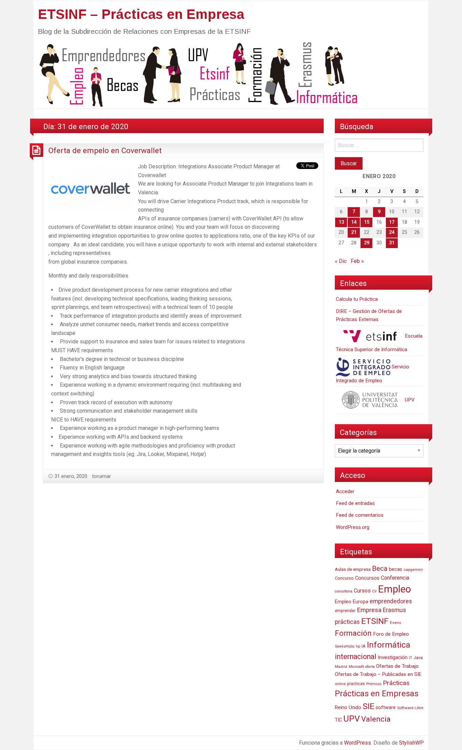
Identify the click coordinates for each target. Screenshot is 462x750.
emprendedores (391, 601)
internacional (355, 656)
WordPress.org (352, 527)
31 (391, 243)
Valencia (376, 719)
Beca (380, 568)
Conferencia (395, 578)
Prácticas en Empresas (376, 693)
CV (374, 591)
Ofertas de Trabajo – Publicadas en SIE (378, 674)
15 (366, 222)
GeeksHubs (344, 646)
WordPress (357, 743)
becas (395, 569)
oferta (370, 666)
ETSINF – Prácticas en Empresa (141, 14)
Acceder (345, 491)
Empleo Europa (351, 602)
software (386, 707)
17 (391, 222)
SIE (368, 706)
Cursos (362, 590)
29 (366, 243)
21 (353, 232)
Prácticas (396, 683)
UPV (409, 400)
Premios (374, 683)
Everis (395, 622)
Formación (353, 633)
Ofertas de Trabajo (397, 666)
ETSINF (375, 621)
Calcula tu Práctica (357, 299)
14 (353, 222)
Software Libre (410, 707)
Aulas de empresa (353, 569)
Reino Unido (348, 707)
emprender (345, 610)
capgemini (413, 569)
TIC (338, 720)
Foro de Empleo (391, 634)
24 (391, 232)
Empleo (394, 589)
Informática (388, 645)
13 (341, 222)
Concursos (367, 578)
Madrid (341, 666)
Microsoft (356, 666)
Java (418, 657)
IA (364, 646)
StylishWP (411, 743)
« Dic (341, 261)
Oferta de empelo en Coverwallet (105, 150)
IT (410, 658)
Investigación (393, 657)
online (340, 684)
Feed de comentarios (360, 515)
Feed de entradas (355, 503)
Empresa (369, 610)
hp (358, 646)
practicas (356, 683)
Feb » (357, 261)
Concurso (344, 578)
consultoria (343, 591)
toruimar (101, 476)
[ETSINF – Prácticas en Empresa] (195, 74)
